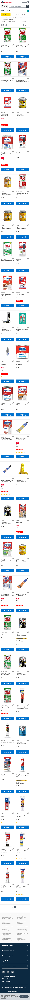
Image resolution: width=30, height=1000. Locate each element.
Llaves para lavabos (5, 934)
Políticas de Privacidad (8, 978)
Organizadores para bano (21, 939)
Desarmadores (19, 938)
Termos (3, 919)
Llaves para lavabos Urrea (6, 933)
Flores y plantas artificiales (21, 937)
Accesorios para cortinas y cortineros (22, 929)
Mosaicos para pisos (20, 931)
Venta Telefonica (6, 981)
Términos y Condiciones (8, 976)
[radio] (1, 377)
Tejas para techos (20, 918)
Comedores (19, 934)
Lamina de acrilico (20, 919)
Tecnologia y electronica (21, 917)
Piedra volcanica (20, 935)
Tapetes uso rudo (5, 939)
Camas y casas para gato (6, 917)
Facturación (25, 14)
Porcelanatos (4, 937)
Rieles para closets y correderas (22, 930)
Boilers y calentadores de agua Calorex (8, 914)
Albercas (18, 922)
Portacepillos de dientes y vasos (8, 918)
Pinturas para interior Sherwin (22, 933)
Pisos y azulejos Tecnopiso (21, 924)
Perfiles (3, 924)
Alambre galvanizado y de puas (22, 926)
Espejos (3, 922)
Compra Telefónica (16, 14)
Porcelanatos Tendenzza (6, 923)
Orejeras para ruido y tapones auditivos (8, 930)
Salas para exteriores (20, 914)
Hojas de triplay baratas (6, 938)
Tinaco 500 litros (5, 916)
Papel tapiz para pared (6, 931)
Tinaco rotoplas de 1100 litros (7, 926)
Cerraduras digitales (5, 921)
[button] (19, 6)
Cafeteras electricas (20, 923)
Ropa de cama (4, 929)
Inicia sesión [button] (24, 2)
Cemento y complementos (21, 916)
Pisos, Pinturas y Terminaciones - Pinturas (14, 17)
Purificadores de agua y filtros (7, 940)
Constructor (6, 14)
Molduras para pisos (20, 940)
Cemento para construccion (7, 935)
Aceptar (24, 996)
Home (3, 17)
